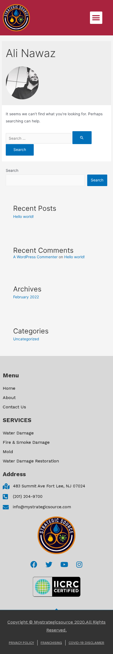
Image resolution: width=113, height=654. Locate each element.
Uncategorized (26, 339)
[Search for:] (49, 138)
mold (8, 451)
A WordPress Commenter (35, 257)
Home (9, 388)
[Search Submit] (82, 137)
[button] (96, 18)
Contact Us (14, 406)
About (9, 397)
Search (12, 170)
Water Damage (18, 433)
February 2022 (26, 297)
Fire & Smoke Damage (26, 442)
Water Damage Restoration (31, 461)
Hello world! (23, 216)
